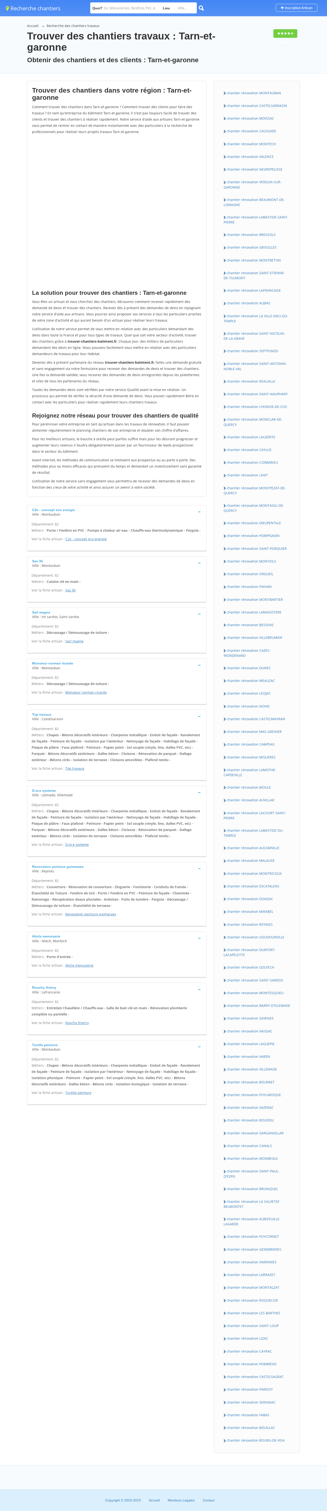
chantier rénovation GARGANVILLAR (255, 1133)
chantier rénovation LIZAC (247, 1338)
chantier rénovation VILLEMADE (252, 1069)
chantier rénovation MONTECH (251, 144)
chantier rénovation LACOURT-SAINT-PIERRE (255, 815)
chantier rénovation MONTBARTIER (255, 599)
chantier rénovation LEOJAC (249, 693)
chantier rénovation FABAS (248, 1415)
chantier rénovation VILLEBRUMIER (254, 637)
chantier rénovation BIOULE (249, 787)
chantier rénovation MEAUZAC (251, 680)
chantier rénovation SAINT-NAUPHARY (257, 394)
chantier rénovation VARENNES (251, 1262)
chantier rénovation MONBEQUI (252, 1158)
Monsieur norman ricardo (86, 692)
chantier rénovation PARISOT (250, 1389)
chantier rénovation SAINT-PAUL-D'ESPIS (251, 1173)
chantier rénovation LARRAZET (251, 1274)
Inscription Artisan (298, 8)
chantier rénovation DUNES (249, 668)
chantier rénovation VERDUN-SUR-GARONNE (253, 184)
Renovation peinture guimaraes (90, 914)
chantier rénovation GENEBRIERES (254, 1249)
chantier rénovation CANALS (249, 1145)
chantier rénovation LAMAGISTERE (254, 612)
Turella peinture (78, 1092)
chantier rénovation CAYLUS (249, 449)
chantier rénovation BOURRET (251, 1082)
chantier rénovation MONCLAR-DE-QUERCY (253, 422)
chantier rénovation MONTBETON (254, 260)
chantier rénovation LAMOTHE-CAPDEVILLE (250, 772)
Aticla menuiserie (79, 965)
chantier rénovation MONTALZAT (253, 1287)
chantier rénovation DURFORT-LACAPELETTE (250, 952)
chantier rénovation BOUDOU (250, 1120)
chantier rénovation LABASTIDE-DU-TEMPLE (254, 833)
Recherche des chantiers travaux (73, 25)
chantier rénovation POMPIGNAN (253, 535)
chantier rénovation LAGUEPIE (251, 1044)
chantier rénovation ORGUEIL (250, 574)
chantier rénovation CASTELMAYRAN (256, 719)
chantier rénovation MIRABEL (250, 911)
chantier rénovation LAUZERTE (251, 437)
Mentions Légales (181, 1500)
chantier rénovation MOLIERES (251, 757)
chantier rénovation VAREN (248, 1056)
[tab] (117, 511)
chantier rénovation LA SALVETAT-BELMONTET (252, 1204)
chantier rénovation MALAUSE (251, 860)
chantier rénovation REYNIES (250, 924)
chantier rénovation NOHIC (248, 706)
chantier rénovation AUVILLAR (250, 800)
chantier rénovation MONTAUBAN (254, 93)
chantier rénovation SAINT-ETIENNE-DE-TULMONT (254, 275)
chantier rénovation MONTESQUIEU (255, 993)
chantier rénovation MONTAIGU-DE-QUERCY (254, 508)
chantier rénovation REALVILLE (251, 381)
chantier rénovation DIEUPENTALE (254, 523)
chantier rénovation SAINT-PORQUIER (257, 548)
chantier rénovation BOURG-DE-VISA (256, 1440)
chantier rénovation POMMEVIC (252, 1364)
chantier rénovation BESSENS (250, 625)
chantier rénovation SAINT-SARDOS (255, 980)
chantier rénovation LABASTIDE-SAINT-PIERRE (256, 219)
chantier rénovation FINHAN (249, 586)
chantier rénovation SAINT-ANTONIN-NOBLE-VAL (255, 366)
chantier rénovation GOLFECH (250, 967)
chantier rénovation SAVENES (250, 1018)
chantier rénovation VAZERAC (250, 1107)
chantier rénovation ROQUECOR (252, 1300)
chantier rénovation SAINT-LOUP (253, 1325)
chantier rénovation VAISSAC (249, 1031)
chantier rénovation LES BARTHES (253, 1313)
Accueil (33, 25)
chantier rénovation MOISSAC (250, 118)
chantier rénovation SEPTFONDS (252, 351)
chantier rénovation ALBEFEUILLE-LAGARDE (252, 1221)
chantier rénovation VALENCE (250, 156)
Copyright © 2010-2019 (123, 1500)
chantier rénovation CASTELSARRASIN (257, 105)
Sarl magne (74, 641)
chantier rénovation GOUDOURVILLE (255, 937)
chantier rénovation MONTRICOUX (254, 873)
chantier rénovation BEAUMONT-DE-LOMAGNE (254, 202)
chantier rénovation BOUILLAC (251, 1427)
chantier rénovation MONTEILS (251, 561)
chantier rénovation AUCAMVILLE (253, 848)
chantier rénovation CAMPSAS (251, 744)
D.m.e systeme (77, 844)
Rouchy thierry (77, 1022)
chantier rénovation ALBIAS (248, 303)
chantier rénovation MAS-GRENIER (254, 731)
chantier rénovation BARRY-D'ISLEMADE (258, 1005)
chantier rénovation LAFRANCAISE (254, 290)
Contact (208, 1500)
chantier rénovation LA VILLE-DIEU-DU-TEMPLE (256, 318)
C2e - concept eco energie (86, 539)
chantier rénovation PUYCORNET (253, 1236)
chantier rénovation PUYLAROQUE (254, 1095)
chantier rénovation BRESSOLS (251, 234)
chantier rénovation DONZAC (250, 899)
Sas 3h (70, 590)
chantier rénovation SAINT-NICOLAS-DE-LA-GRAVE (254, 336)
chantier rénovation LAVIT (247, 475)
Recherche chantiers (35, 8)
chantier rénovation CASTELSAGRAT (255, 1376)
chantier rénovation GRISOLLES (251, 247)
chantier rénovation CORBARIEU (252, 462)
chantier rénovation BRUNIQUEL (252, 1189)
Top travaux (74, 768)
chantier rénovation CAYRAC (249, 1351)
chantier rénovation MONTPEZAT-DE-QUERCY (255, 490)
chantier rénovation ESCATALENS (253, 886)
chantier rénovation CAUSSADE (251, 131)
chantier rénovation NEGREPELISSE (254, 169)
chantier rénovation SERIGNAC (251, 1402)
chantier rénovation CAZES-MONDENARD (247, 653)
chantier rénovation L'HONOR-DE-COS (257, 406)
